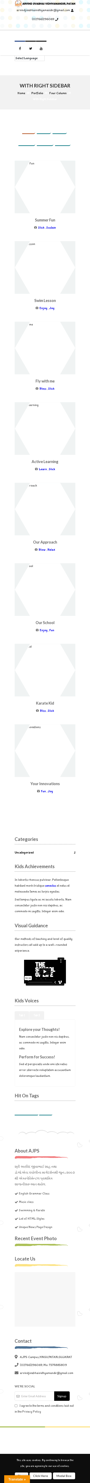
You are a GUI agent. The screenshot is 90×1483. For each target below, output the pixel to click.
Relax (51, 550)
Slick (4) (63, 140)
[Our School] (26, 590)
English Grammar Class (34, 1194)
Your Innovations (45, 783)
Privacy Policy (31, 1412)
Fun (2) (44, 128)
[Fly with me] (26, 348)
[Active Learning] (26, 429)
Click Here (40, 1476)
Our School (45, 622)
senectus (50, 886)
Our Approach (45, 542)
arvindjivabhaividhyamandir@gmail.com (43, 10)
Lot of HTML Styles (31, 1219)
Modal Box (64, 1476)
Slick (41, 228)
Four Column (58, 93)
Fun (51, 630)
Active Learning (45, 461)
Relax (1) (45, 140)
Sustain (51, 228)
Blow (42, 550)
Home (21, 93)
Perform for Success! (37, 1057)
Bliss (43, 711)
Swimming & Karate (32, 1210)
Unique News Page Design (35, 1227)
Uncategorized (45, 853)
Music (45, 1110)
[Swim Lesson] (26, 268)
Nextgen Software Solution (46, 1439)
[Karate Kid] (26, 670)
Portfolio (37, 93)
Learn (43, 469)
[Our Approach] (26, 509)
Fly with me (45, 381)
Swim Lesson (45, 300)
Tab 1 (22, 1015)
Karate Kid (45, 703)
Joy (51, 308)
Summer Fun (45, 220)
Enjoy (43, 308)
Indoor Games (26, 1110)
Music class (26, 1202)
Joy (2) (59, 128)
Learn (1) (27, 140)
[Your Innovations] (26, 751)
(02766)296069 (43, 19)
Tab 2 (36, 1015)
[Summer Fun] (26, 187)
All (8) (29, 128)
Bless (43, 389)
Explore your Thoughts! (39, 1029)
